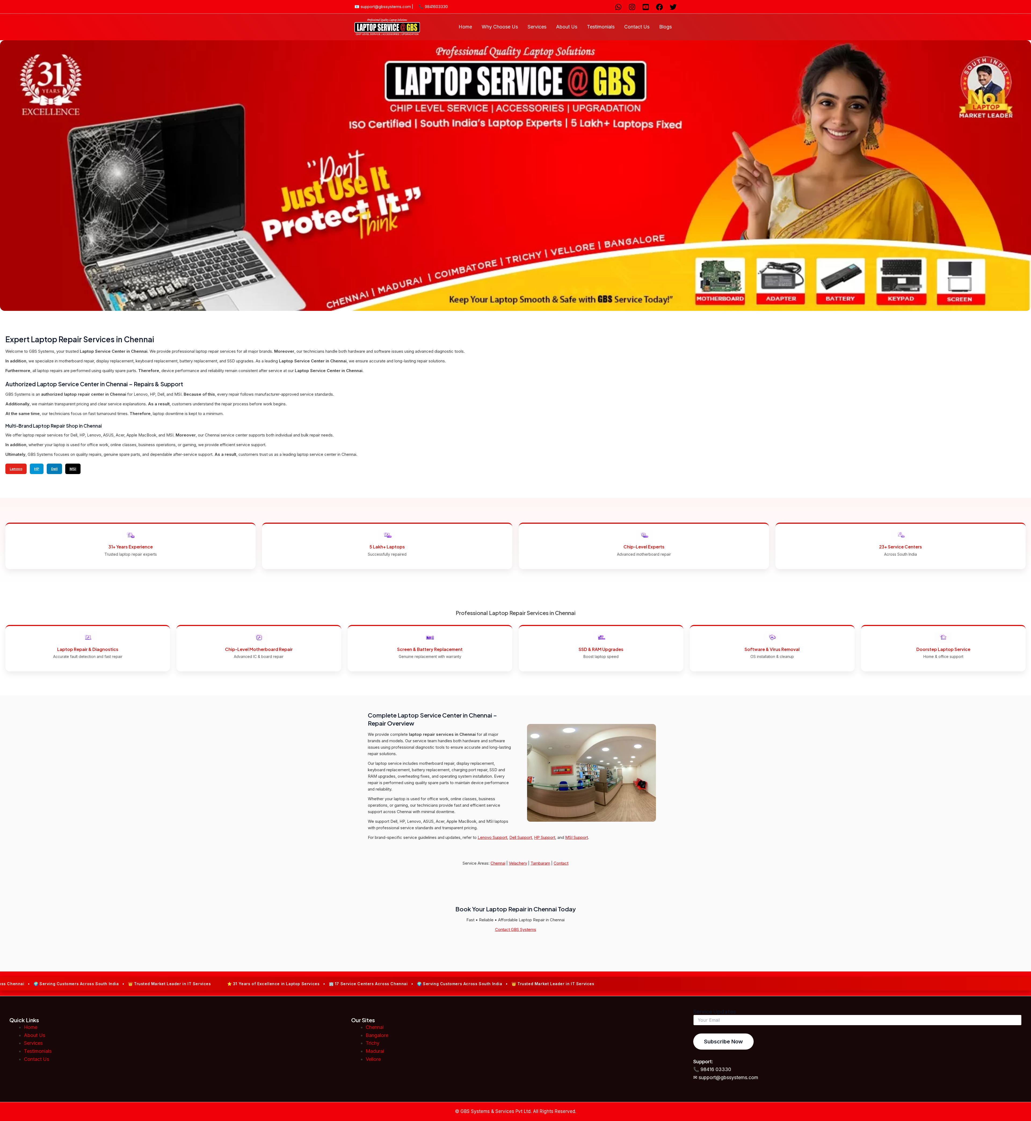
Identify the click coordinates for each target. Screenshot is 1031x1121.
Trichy (372, 1043)
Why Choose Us (500, 27)
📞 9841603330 (433, 6)
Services (537, 27)
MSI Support (576, 837)
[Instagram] (632, 6)
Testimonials (601, 27)
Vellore (373, 1059)
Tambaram (540, 863)
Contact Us (636, 27)
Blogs (665, 27)
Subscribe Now (723, 1041)
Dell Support (520, 837)
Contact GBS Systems (515, 929)
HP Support (544, 837)
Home (465, 27)
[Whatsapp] (618, 6)
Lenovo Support (492, 837)
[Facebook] (659, 6)
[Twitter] (673, 6)
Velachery (518, 863)
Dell (54, 469)
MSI (73, 469)
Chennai (498, 863)
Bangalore (377, 1035)
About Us (566, 27)
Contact (561, 863)
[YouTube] (645, 6)
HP (36, 469)
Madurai (375, 1051)
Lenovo (16, 469)
